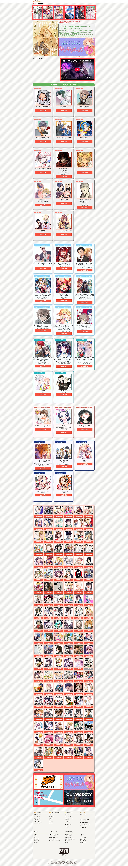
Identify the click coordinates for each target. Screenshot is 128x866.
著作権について (83, 842)
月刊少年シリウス (37, 821)
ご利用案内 (82, 834)
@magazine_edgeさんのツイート (39, 58)
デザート (51, 818)
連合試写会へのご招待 (53, 837)
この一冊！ (67, 842)
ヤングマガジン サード (69, 818)
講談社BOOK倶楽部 (68, 835)
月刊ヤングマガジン (68, 816)
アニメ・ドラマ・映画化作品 (54, 834)
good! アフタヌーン (68, 824)
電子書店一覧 (36, 840)
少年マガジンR (36, 819)
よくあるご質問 (83, 837)
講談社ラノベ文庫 (83, 814)
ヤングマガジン (67, 814)
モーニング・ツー (68, 821)
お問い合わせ (82, 839)
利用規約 (81, 835)
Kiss (50, 819)
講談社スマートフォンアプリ (70, 839)
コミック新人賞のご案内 (53, 835)
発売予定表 (36, 835)
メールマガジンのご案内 (53, 839)
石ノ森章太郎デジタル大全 (85, 824)
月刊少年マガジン (37, 818)
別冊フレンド (51, 816)
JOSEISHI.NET (67, 840)
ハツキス (51, 821)
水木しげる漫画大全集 (84, 822)
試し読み (35, 837)
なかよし (51, 814)
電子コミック (36, 839)
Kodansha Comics (83, 825)
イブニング (67, 826)
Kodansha (64, 862)
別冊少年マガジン (37, 816)
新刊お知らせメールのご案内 (54, 840)
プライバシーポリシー (84, 840)
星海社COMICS (83, 827)
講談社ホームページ (68, 834)
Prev (60, 47)
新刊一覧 (35, 834)
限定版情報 (36, 842)
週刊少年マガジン (37, 814)
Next (93, 47)
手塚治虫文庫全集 (83, 820)
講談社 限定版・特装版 (84, 819)
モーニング (67, 819)
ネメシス (66, 827)
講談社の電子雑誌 (68, 837)
